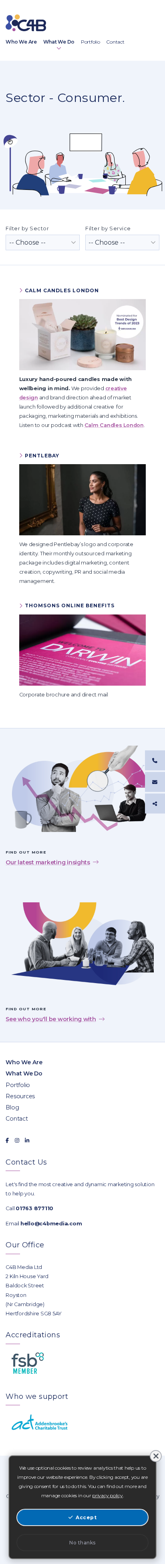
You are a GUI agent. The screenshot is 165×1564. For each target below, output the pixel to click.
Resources (20, 1096)
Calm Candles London (114, 425)
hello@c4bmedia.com (51, 1224)
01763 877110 (34, 1208)
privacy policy (107, 1495)
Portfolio (18, 1085)
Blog (12, 1107)
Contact (17, 1118)
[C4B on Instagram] (17, 1140)
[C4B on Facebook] (7, 1140)
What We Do (24, 1073)
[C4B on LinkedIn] (27, 1140)
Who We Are (24, 1062)
